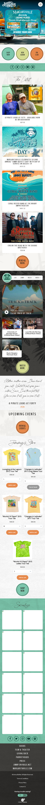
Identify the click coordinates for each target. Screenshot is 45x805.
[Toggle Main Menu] (40, 4)
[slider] (22, 22)
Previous (2, 22)
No (25, 795)
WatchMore (22, 367)
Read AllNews (22, 262)
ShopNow (22, 589)
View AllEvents (22, 427)
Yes (20, 795)
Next (42, 22)
